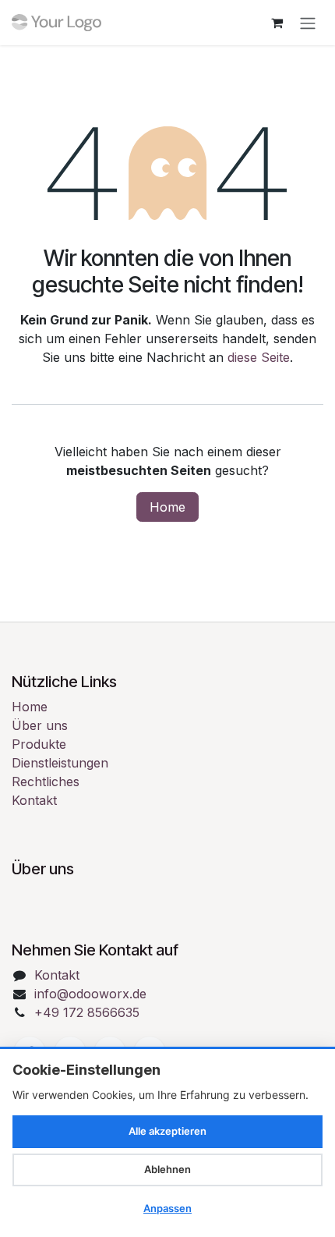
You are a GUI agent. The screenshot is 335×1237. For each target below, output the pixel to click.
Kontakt (34, 800)
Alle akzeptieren (167, 1131)
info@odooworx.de (90, 993)
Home (167, 507)
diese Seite (258, 357)
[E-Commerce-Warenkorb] (276, 22)
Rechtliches (45, 781)
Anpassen (167, 1208)
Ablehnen (167, 1169)
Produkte (39, 744)
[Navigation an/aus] (307, 22)
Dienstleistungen (60, 763)
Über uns (40, 725)
